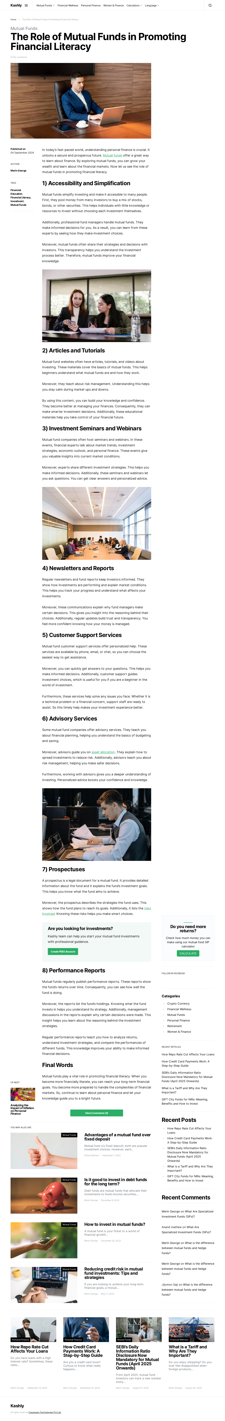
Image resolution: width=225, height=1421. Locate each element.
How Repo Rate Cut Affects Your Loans (188, 1054)
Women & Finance (113, 5)
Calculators (133, 5)
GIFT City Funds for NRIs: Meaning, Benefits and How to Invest (190, 1178)
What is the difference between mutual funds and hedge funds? (188, 1248)
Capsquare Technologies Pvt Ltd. (45, 1412)
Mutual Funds (44, 5)
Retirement (174, 1026)
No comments (20, 57)
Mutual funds (112, 155)
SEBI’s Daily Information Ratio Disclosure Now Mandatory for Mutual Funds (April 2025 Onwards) (187, 1077)
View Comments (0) (96, 1112)
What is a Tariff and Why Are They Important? (190, 1168)
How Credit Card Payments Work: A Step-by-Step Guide (189, 1140)
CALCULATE (188, 953)
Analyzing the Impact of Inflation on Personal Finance (22, 1109)
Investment (17, 201)
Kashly (16, 5)
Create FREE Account (63, 951)
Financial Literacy (21, 197)
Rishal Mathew (91, 1155)
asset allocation (103, 752)
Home (13, 19)
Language (151, 5)
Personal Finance (91, 5)
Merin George (18, 170)
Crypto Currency (178, 1003)
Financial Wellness (68, 5)
